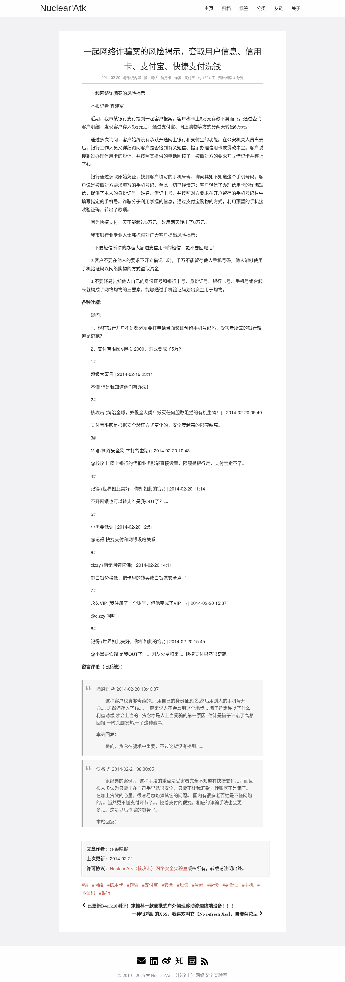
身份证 (231, 885)
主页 (208, 8)
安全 (168, 885)
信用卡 (166, 77)
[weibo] (166, 962)
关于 (296, 8)
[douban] (192, 962)
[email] (141, 962)
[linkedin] (154, 962)
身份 (214, 885)
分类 (261, 8)
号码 (199, 885)
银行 (105, 893)
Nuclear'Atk (63, 8)
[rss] (204, 962)
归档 (226, 8)
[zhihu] (179, 962)
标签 (243, 8)
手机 (249, 885)
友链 (278, 8)
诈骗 (177, 77)
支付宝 (189, 77)
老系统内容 (132, 77)
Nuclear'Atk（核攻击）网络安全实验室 (148, 868)
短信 (183, 885)
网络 (154, 77)
